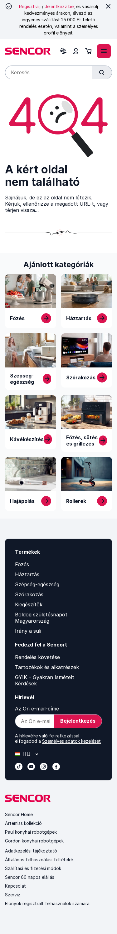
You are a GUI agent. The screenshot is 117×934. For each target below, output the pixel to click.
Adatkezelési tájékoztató (31, 850)
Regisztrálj (30, 6)
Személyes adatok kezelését (71, 741)
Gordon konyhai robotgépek (34, 840)
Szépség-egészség (37, 584)
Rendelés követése (37, 657)
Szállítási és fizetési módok (33, 868)
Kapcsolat (15, 886)
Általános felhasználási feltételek (39, 859)
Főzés (22, 564)
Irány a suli (28, 631)
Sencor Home (19, 814)
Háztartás (27, 574)
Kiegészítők (28, 604)
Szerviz (12, 894)
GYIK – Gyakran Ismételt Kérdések (44, 680)
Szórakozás (29, 594)
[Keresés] (102, 72)
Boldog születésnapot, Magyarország (42, 617)
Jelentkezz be (59, 6)
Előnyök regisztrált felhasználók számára (47, 903)
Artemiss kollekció (23, 823)
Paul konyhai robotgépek (31, 832)
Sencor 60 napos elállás (29, 877)
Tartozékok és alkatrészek (47, 667)
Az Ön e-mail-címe (37, 708)
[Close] (108, 6)
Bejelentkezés (77, 721)
